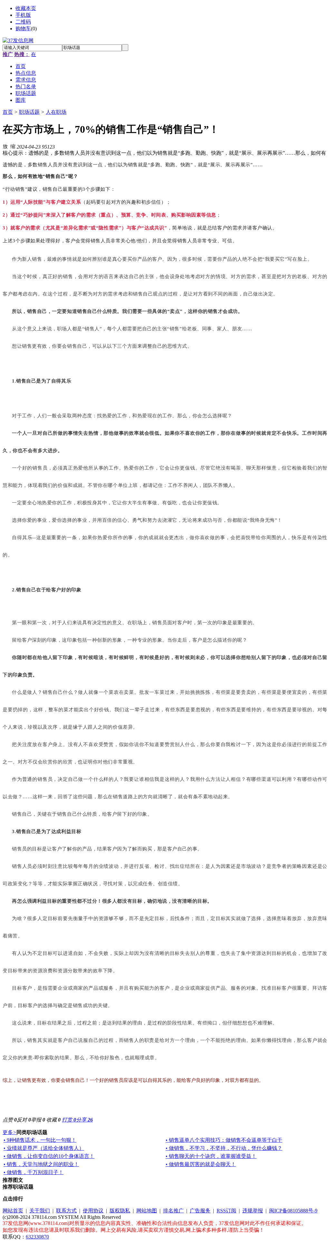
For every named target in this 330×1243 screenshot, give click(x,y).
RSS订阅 (226, 1210)
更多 (9, 1132)
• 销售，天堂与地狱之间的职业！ (41, 1164)
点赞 (10, 1119)
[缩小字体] (12, 146)
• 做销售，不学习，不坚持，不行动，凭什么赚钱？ (224, 1148)
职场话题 (29, 112)
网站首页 (13, 1210)
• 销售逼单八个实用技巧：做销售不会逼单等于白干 (224, 1140)
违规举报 (252, 1210)
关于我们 (39, 1210)
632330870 (37, 1236)
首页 (8, 112)
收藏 (53, 1119)
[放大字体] (5, 146)
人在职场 (56, 112)
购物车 (23, 28)
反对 (24, 1119)
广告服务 (200, 1210)
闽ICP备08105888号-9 (293, 1210)
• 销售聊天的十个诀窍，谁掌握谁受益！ (211, 1156)
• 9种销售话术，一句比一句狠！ (40, 1140)
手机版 (23, 15)
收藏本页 (25, 8)
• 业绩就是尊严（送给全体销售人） (44, 1148)
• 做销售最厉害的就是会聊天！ (201, 1164)
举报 (38, 1119)
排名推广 (173, 1210)
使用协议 (93, 1210)
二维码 (23, 21)
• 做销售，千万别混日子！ (33, 1172)
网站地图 (146, 1210)
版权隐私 (120, 1210)
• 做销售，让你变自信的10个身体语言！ (49, 1156)
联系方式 (66, 1210)
